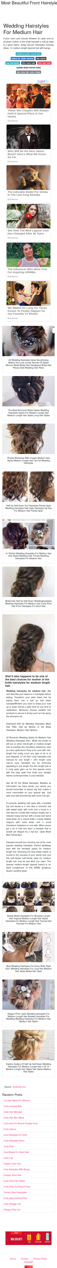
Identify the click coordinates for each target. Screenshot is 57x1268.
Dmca (13, 1258)
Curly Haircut (10, 1129)
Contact (24, 1258)
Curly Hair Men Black (14, 1117)
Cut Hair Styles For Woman (17, 1100)
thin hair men (44, 63)
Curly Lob (8, 1157)
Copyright (28, 1261)
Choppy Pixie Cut (12, 1209)
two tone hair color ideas (28, 72)
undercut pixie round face (28, 53)
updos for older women (22, 58)
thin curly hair (28, 63)
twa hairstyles (12, 63)
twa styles (41, 58)
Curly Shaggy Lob (12, 1203)
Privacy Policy (40, 1258)
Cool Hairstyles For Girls (15, 1134)
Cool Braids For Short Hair (16, 1152)
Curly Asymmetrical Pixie (15, 1198)
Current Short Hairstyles (15, 1192)
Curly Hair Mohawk (13, 1111)
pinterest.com (19, 1086)
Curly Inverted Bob (13, 1106)
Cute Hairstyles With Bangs (17, 1169)
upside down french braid (28, 67)
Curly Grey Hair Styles (14, 1180)
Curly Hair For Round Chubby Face (21, 1123)
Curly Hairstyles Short (14, 1140)
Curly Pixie (9, 1146)
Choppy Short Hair (12, 1175)
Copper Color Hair (12, 1163)
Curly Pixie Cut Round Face (17, 1186)
